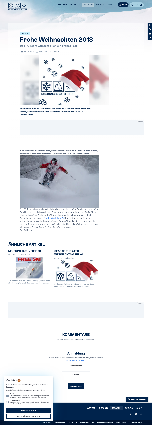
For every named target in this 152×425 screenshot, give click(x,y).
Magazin (87, 5)
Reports (75, 5)
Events (100, 5)
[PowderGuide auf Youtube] (150, 34)
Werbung (84, 422)
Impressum (121, 422)
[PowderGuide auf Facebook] (150, 25)
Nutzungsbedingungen (102, 422)
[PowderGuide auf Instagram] (150, 29)
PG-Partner (60, 422)
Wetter (62, 5)
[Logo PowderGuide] (17, 6)
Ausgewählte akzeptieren (28, 416)
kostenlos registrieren (75, 360)
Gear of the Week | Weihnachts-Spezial (69, 253)
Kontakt (47, 422)
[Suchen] (137, 5)
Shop (110, 5)
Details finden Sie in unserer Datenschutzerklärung (26, 390)
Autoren (73, 422)
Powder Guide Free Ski (54, 218)
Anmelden (76, 386)
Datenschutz (136, 422)
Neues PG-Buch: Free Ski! (25, 251)
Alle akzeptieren (28, 410)
